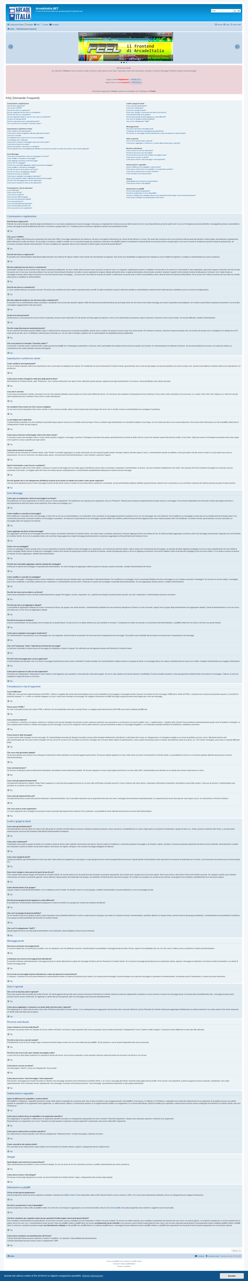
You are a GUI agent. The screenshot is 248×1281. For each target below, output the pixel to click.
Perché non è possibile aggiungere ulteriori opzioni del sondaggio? (30, 165)
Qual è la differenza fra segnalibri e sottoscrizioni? (143, 167)
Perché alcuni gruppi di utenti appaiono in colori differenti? (146, 117)
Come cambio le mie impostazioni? (19, 131)
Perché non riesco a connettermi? (19, 114)
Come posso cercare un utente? (137, 157)
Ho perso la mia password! (16, 119)
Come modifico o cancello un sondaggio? (21, 167)
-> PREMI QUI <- (135, 79)
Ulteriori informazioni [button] (92, 1276)
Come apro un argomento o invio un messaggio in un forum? (28, 156)
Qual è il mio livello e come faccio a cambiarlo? (23, 146)
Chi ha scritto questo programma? (138, 191)
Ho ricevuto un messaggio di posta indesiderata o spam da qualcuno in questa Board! (156, 133)
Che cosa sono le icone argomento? (19, 208)
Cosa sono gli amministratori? (136, 106)
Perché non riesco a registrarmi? (18, 110)
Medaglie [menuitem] (30, 24)
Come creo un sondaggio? (16, 163)
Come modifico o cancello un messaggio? (21, 158)
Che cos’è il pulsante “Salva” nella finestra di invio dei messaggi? (29, 178)
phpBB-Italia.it (130, 1264)
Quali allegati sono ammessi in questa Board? (142, 181)
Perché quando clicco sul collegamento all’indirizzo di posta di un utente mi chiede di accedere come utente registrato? (48, 149)
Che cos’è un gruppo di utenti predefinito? (140, 119)
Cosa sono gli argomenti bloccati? (19, 206)
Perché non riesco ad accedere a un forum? (22, 169)
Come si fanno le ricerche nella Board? (139, 150)
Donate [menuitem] (45, 24)
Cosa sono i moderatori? (134, 108)
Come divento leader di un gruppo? (138, 114)
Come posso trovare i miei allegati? (138, 183)
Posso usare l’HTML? (14, 192)
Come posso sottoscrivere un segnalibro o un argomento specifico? (149, 169)
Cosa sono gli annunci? (15, 201)
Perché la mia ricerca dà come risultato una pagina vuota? (146, 155)
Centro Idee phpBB (112, 1208)
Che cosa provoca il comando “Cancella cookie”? (24, 123)
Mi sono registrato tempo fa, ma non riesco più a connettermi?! (29, 117)
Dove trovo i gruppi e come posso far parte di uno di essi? (146, 112)
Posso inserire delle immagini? (17, 197)
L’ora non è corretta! (14, 135)
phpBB (116, 1261)
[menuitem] (37, 24)
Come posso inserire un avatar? (18, 144)
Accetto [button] (232, 1276)
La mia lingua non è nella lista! (17, 140)
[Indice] (21, 13)
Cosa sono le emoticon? (15, 195)
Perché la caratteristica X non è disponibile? (141, 193)
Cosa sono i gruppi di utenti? (136, 110)
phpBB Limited (69, 1195)
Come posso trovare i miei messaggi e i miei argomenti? (145, 159)
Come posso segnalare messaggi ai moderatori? (24, 176)
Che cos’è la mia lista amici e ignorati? (139, 141)
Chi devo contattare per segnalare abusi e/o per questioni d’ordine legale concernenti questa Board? (161, 195)
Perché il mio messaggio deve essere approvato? (24, 180)
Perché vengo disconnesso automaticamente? (23, 121)
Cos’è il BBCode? (13, 190)
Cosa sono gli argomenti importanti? (19, 203)
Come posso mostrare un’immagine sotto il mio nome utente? (28, 142)
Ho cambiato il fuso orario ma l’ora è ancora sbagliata (25, 137)
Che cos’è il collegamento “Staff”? (138, 121)
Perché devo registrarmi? (16, 106)
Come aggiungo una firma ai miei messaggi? (22, 161)
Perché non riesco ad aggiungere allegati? (21, 172)
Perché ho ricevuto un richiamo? (18, 174)
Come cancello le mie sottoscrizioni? (139, 173)
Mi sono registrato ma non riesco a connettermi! (23, 112)
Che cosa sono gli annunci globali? (19, 199)
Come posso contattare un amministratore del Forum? (145, 197)
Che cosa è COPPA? (14, 108)
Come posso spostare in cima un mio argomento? (24, 183)
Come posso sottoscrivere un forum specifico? (142, 171)
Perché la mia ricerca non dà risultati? (139, 153)
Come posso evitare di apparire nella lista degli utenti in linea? (28, 133)
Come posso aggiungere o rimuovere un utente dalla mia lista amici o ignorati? (153, 143)
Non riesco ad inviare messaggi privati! (139, 129)
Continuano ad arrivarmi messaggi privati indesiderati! (144, 131)
